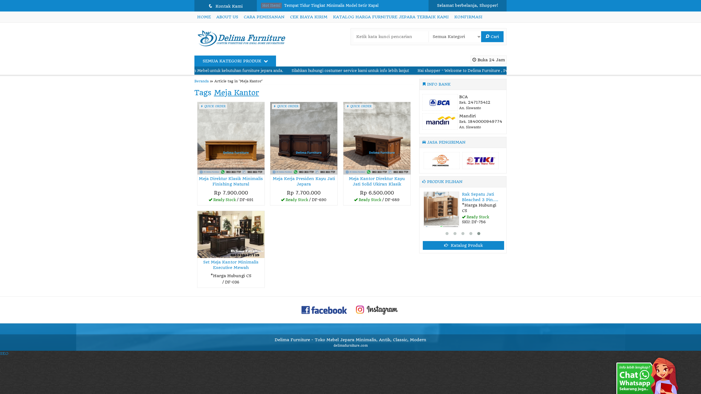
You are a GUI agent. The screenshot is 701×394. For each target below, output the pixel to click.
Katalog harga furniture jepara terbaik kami (391, 17)
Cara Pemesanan (264, 17)
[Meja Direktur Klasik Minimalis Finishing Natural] (231, 137)
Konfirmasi (468, 17)
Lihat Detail (233, 200)
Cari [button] (494, 36)
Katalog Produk (466, 245)
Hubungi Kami (232, 283)
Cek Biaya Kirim (308, 17)
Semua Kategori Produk (233, 61)
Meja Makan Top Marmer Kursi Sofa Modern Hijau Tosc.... (337, 11)
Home (204, 17)
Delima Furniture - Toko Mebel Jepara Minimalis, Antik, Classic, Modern (350, 339)
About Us (227, 17)
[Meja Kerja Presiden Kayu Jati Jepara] (303, 137)
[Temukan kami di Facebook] (324, 309)
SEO (4, 353)
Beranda (201, 81)
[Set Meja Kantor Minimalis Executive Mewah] (231, 234)
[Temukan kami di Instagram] (376, 309)
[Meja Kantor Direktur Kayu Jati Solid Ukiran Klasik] (376, 137)
